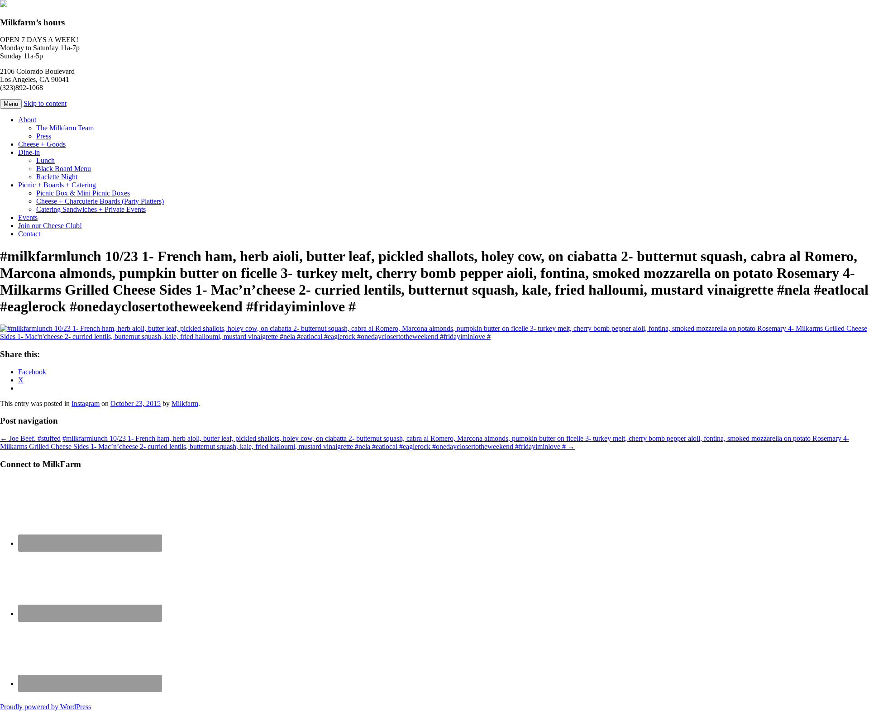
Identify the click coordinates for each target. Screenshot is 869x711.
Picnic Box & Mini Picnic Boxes (83, 193)
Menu (11, 103)
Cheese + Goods (42, 144)
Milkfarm (185, 403)
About (27, 120)
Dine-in (29, 152)
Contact (29, 234)
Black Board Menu (63, 168)
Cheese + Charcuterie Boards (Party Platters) (100, 201)
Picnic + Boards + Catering (57, 185)
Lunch (45, 160)
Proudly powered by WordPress (45, 707)
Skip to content (45, 103)
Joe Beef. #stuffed (30, 438)
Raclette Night (56, 177)
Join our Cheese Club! (50, 225)
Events (28, 217)
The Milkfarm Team (65, 128)
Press (43, 136)
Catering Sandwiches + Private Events (91, 209)
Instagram (86, 403)
